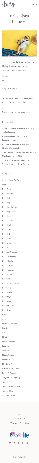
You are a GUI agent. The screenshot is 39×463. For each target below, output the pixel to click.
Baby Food (6, 247)
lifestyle (5, 350)
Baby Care (6, 216)
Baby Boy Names (9, 211)
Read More (8, 76)
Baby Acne (6, 189)
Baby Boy (6, 202)
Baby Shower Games (11, 283)
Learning (6, 346)
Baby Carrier (7, 220)
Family (5, 328)
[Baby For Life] (8, 4)
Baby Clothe (7, 225)
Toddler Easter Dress (11, 386)
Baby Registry (8, 270)
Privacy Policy (19, 418)
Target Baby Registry (11, 377)
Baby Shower (7, 279)
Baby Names (7, 265)
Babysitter (6, 310)
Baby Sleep (6, 288)
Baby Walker (7, 301)
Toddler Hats (7, 391)
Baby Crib (6, 234)
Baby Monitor (8, 261)
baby (6, 81)
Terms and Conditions (19, 423)
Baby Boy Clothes (9, 207)
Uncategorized (8, 395)
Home (19, 414)
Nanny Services (8, 355)
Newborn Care (8, 364)
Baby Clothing (8, 229)
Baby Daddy (7, 238)
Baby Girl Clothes (9, 252)
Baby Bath (6, 198)
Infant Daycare (8, 341)
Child (4, 319)
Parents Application (10, 368)
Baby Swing (7, 292)
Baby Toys (6, 297)
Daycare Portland (9, 323)
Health (5, 337)
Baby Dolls (6, 243)
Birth (4, 315)
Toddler (5, 382)
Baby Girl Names (9, 256)
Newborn (6, 359)
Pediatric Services (9, 373)
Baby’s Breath (8, 306)
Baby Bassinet (8, 193)
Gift (4, 332)
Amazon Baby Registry (11, 180)
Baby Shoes (7, 274)
